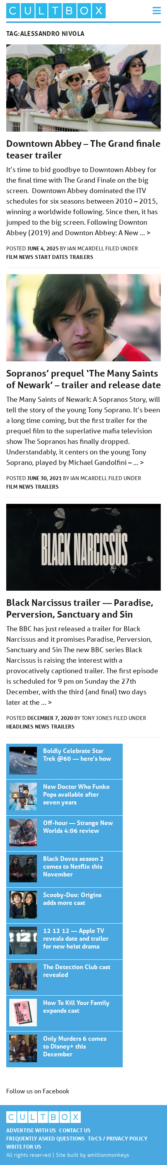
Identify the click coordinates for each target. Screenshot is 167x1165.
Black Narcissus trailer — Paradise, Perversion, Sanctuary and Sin (79, 608)
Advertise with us (31, 1130)
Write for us (23, 1146)
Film (11, 256)
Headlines (19, 726)
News (26, 256)
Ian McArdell (86, 248)
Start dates (51, 256)
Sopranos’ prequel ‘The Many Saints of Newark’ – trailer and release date (83, 379)
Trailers (81, 256)
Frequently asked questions (45, 1138)
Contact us (74, 1130)
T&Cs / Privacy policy (118, 1138)
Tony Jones (97, 718)
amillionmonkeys (108, 1154)
